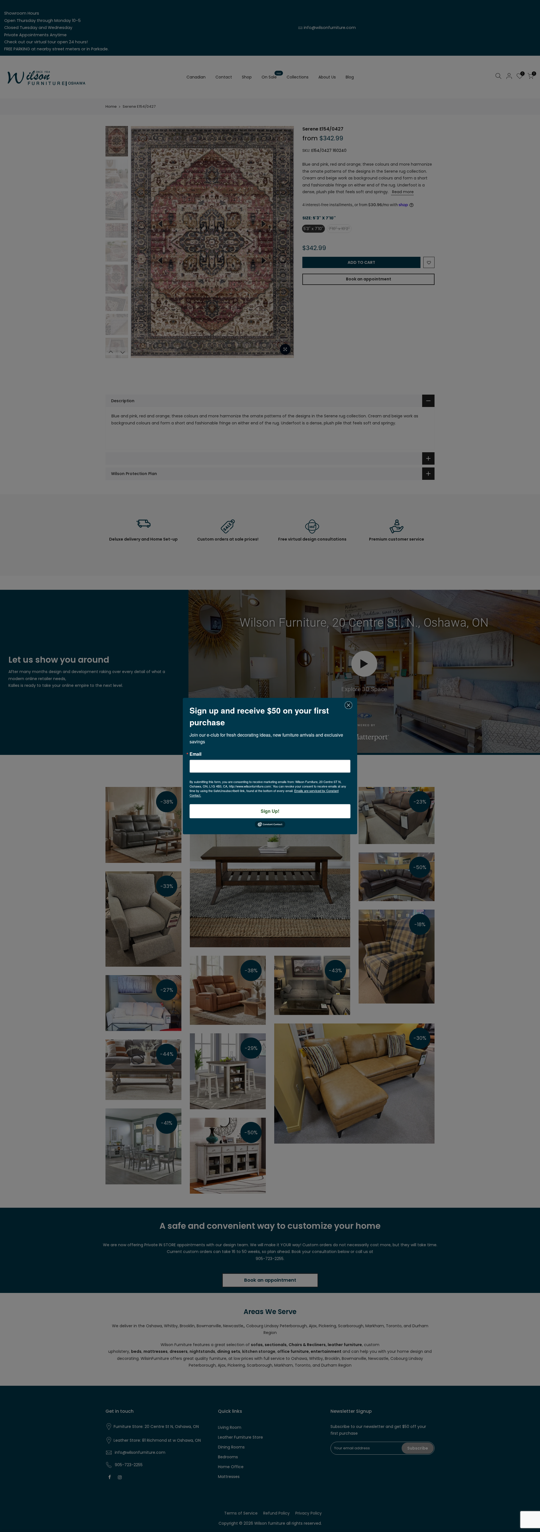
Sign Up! (270, 811)
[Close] (348, 705)
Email (195, 754)
